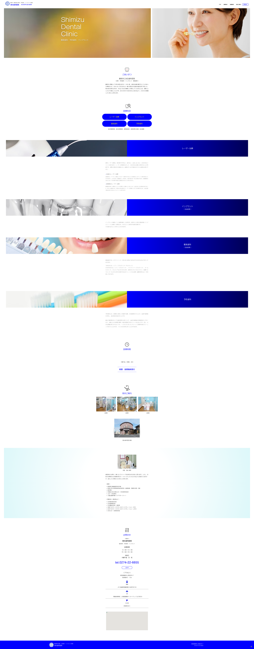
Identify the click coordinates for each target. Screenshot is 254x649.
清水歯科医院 (14, 4)
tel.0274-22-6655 (26, 4)
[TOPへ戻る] (251, 646)
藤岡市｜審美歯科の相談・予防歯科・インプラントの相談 (21, 2)
